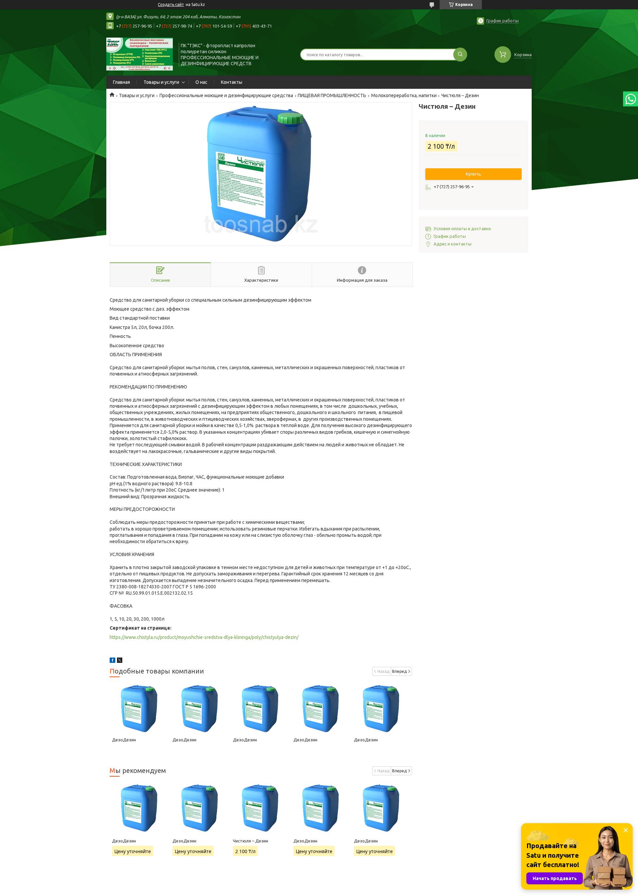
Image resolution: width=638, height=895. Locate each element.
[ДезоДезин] (139, 708)
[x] (119, 661)
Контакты (231, 82)
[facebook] (112, 661)
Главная (121, 82)
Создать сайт (171, 4)
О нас (201, 82)
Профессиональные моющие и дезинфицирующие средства (226, 95)
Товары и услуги (161, 82)
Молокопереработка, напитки (404, 95)
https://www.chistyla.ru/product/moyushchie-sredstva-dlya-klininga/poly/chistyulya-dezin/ (204, 637)
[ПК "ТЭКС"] (139, 54)
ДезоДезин (124, 739)
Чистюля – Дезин (250, 840)
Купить (473, 174)
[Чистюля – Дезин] (260, 808)
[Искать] (460, 55)
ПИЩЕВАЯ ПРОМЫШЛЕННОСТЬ (332, 95)
